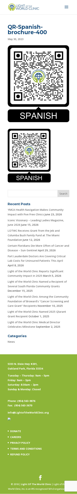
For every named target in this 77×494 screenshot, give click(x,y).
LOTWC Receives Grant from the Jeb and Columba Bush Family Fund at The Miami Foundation (34, 235)
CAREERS (15, 437)
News (11, 341)
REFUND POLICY (20, 454)
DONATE (15, 431)
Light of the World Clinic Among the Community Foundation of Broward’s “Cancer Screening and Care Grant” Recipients (38, 301)
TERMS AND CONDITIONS (26, 448)
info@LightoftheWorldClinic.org (28, 412)
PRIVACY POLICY (20, 442)
